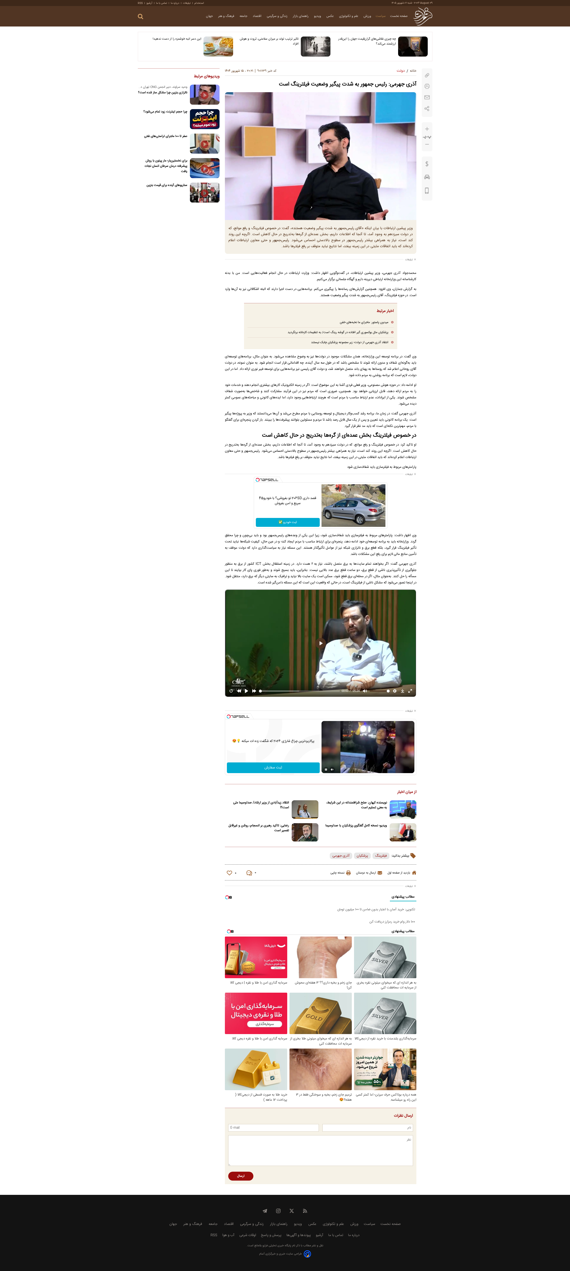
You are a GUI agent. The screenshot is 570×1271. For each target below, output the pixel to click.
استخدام (199, 3)
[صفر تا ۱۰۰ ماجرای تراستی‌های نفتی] (205, 144)
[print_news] (427, 86)
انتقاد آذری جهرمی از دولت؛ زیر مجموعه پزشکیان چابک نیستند (349, 342)
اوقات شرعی (247, 1235)
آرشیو (149, 3)
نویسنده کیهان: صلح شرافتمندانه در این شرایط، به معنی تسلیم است (356, 805)
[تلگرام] (265, 1211)
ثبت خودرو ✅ (288, 522)
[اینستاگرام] (278, 1211)
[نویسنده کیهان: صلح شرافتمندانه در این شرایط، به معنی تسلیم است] (403, 809)
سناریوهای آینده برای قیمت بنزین (167, 185)
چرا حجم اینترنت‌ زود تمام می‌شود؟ (165, 111)
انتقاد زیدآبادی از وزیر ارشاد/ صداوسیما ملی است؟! (261, 805)
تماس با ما (161, 3)
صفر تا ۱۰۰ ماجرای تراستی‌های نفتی (165, 136)
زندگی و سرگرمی (277, 16)
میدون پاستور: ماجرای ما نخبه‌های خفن (364, 322)
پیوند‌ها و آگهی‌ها (298, 1235)
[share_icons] (427, 109)
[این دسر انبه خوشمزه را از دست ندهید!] (218, 47)
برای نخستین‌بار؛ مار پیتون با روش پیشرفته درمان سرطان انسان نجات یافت (166, 166)
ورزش (367, 16)
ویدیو (318, 16)
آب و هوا (228, 1235)
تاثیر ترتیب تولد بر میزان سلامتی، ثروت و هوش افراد (269, 41)
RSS (140, 3)
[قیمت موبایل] (427, 191)
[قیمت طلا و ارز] (427, 165)
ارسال (240, 1176)
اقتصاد (257, 16)
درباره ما (175, 3)
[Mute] (332, 769)
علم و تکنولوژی (349, 16)
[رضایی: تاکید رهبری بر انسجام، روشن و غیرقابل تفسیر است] (305, 832)
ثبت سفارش (273, 768)
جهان (210, 16)
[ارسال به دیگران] (427, 97)
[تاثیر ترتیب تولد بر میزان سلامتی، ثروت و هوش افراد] (315, 47)
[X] (291, 1211)
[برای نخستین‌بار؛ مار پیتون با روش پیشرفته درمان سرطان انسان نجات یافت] (205, 168)
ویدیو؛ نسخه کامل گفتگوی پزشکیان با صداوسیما (356, 825)
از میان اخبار (406, 792)
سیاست (381, 16)
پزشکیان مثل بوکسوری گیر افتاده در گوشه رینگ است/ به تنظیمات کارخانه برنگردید (338, 332)
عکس (330, 16)
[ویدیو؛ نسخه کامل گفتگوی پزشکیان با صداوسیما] (403, 832)
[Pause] (326, 769)
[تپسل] (257, 480)
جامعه (244, 16)
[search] (140, 16)
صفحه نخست (399, 16)
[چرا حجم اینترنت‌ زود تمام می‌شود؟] (205, 119)
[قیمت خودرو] (427, 178)
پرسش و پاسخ (271, 1235)
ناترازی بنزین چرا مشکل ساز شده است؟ (162, 92)
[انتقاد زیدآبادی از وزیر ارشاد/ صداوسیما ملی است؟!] (305, 809)
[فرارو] (422, 16)
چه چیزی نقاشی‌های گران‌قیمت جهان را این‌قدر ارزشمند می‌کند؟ (367, 41)
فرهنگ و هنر (226, 16)
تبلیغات (187, 3)
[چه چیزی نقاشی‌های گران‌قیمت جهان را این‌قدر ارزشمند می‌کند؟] (413, 47)
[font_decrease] (427, 144)
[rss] (305, 1211)
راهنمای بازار (301, 16)
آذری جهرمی (341, 856)
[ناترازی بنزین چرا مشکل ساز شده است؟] (205, 95)
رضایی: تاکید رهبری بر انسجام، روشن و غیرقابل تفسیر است (258, 828)
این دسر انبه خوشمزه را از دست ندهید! (177, 39)
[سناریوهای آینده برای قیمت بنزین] (205, 193)
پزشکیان (362, 856)
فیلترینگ (381, 856)
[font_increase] (427, 129)
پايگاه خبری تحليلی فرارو (276, 1245)
